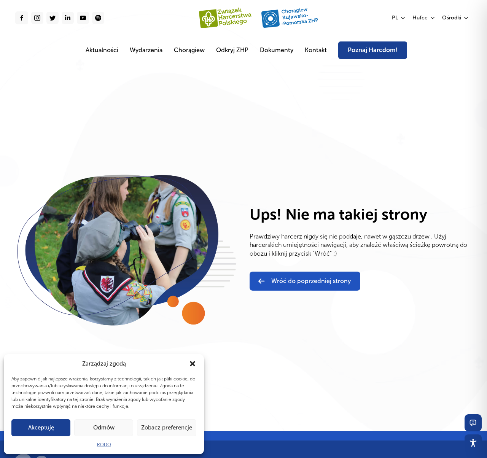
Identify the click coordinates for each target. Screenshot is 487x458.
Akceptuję (41, 427)
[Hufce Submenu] (433, 17)
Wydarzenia (146, 50)
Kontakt (316, 50)
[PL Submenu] (403, 17)
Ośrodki (451, 17)
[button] (192, 363)
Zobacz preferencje (166, 427)
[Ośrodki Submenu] (466, 17)
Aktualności (102, 50)
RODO (104, 444)
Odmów (104, 427)
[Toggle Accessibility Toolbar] (473, 443)
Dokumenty (276, 50)
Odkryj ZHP (232, 50)
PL (395, 17)
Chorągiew (189, 50)
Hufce (420, 17)
